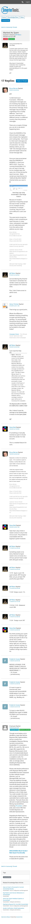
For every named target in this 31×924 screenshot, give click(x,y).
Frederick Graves (14, 659)
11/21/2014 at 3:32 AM (14, 588)
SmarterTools (19, 917)
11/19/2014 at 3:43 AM (14, 548)
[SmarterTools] (10, 10)
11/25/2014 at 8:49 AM (14, 630)
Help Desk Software (5, 917)
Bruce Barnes (13, 88)
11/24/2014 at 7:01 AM (14, 601)
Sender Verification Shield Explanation (13, 908)
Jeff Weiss (18, 35)
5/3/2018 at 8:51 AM (14, 727)
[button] (22, 2)
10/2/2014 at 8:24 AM (14, 454)
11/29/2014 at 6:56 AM (14, 683)
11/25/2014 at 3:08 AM (14, 616)
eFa (16, 806)
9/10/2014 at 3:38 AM (14, 275)
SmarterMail (7, 877)
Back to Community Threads (9, 27)
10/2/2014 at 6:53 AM (14, 347)
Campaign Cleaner (14, 334)
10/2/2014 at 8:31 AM (14, 527)
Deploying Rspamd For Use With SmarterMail (15, 904)
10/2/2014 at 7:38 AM (14, 429)
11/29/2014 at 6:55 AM (14, 660)
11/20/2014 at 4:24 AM (14, 569)
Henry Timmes (14, 304)
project (20, 806)
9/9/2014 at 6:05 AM (14, 90)
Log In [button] (28, 2)
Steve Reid (12, 427)
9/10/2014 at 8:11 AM (14, 305)
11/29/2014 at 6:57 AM (14, 706)
